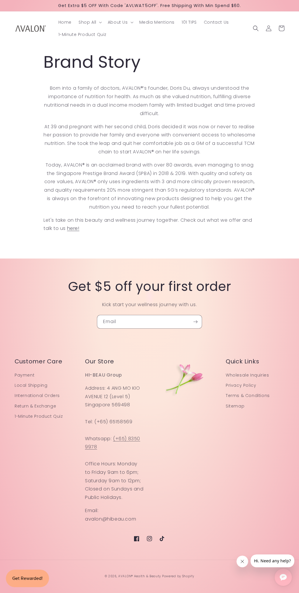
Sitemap (235, 406)
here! (73, 228)
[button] (89, 22)
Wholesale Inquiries (247, 375)
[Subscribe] (195, 322)
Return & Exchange (35, 406)
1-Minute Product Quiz (39, 416)
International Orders (37, 395)
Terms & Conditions (248, 395)
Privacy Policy (241, 385)
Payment (24, 375)
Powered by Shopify (178, 576)
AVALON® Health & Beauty (139, 576)
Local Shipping (31, 385)
